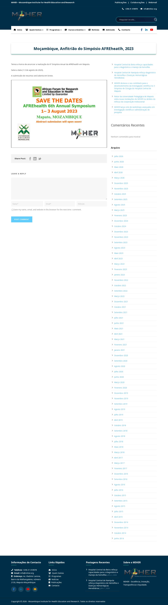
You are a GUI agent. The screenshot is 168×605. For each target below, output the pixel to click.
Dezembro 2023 (121, 231)
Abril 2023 (118, 258)
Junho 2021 (119, 323)
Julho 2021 (118, 317)
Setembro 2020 (120, 361)
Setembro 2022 (120, 291)
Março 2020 (119, 382)
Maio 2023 (118, 253)
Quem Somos (35, 30)
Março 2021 (119, 339)
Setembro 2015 (120, 500)
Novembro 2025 (121, 188)
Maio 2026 (118, 167)
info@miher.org (27, 573)
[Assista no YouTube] (28, 589)
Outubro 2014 (120, 533)
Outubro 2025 (120, 194)
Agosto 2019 (119, 409)
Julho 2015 (118, 511)
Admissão (110, 30)
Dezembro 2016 (121, 474)
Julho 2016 (118, 490)
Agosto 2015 (119, 506)
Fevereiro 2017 (120, 468)
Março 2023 (119, 264)
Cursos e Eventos (76, 30)
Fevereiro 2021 (120, 344)
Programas (54, 30)
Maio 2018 (118, 447)
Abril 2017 (118, 457)
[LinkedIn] (146, 30)
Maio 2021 (118, 328)
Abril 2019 (118, 420)
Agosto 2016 (119, 484)
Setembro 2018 (120, 430)
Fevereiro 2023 (120, 269)
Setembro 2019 (120, 404)
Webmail (152, 2)
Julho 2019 (118, 414)
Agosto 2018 (119, 436)
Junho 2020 (119, 377)
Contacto (125, 30)
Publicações (121, 2)
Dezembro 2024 (121, 221)
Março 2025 (119, 210)
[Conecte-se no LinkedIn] (20, 589)
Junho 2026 (119, 161)
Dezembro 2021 (121, 301)
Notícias (95, 30)
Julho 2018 (118, 441)
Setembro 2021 (120, 312)
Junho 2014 (119, 538)
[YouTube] (151, 30)
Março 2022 (119, 296)
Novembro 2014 (121, 527)
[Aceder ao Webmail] (35, 589)
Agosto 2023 (119, 248)
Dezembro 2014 (121, 522)
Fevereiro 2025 (120, 215)
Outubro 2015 (120, 495)
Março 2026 (119, 178)
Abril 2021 (118, 334)
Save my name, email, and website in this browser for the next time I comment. (47, 209)
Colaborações (137, 2)
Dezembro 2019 (121, 393)
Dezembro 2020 (121, 355)
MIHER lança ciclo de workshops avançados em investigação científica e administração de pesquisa (134, 110)
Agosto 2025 (119, 204)
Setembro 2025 (120, 199)
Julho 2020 (118, 371)
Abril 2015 (118, 517)
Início (19, 30)
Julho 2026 (118, 156)
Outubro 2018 (120, 425)
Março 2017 (119, 463)
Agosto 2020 (119, 366)
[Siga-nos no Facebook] (13, 589)
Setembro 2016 (120, 479)
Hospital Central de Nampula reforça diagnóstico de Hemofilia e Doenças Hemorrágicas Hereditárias (135, 75)
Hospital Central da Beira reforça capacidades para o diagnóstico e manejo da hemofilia (133, 65)
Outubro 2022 (120, 285)
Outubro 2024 (120, 226)
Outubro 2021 (120, 307)
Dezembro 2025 (121, 183)
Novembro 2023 (121, 237)
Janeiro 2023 (119, 274)
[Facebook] (142, 30)
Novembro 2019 (121, 398)
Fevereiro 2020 (120, 387)
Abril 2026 (118, 172)
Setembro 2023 (120, 242)
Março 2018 (119, 452)
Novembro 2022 (121, 280)
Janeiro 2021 (119, 350)
